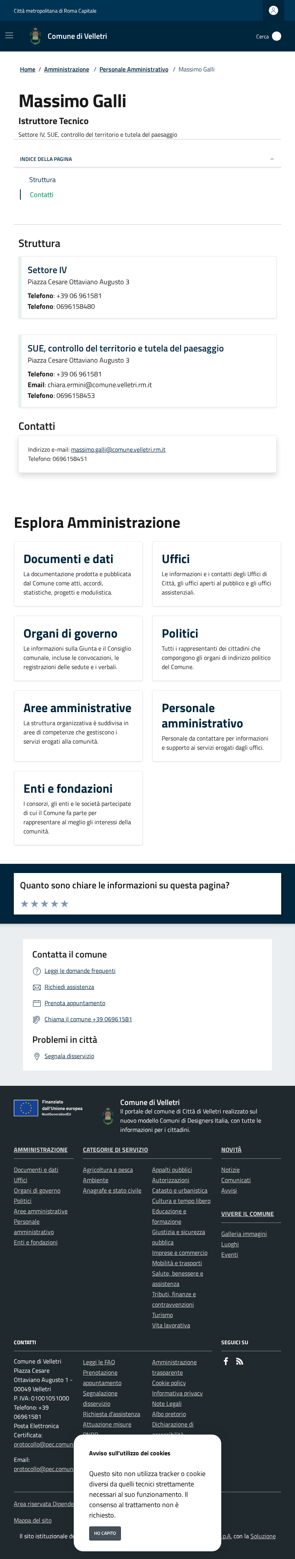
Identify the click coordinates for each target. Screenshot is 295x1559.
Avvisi (229, 1190)
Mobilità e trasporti (177, 1262)
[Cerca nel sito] (276, 36)
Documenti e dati (36, 1169)
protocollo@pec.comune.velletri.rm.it (61, 1444)
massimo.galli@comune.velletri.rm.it (118, 449)
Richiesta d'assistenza (111, 1413)
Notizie (230, 1169)
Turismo (162, 1314)
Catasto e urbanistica (179, 1190)
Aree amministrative (41, 1211)
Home (27, 69)
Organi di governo (37, 1190)
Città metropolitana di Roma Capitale (55, 11)
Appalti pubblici (172, 1169)
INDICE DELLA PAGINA (46, 159)
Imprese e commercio (179, 1252)
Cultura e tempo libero (181, 1200)
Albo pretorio (169, 1413)
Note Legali (167, 1403)
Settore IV (47, 270)
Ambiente (95, 1180)
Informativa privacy (177, 1393)
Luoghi (230, 1244)
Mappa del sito (32, 1520)
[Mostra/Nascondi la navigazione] (9, 35)
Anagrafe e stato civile (112, 1190)
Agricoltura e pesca (108, 1169)
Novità (231, 1149)
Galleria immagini (244, 1233)
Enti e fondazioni (36, 1242)
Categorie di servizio (115, 1149)
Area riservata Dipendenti (47, 1503)
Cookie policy (169, 1382)
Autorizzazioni (170, 1180)
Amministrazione (66, 69)
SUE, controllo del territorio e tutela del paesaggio (126, 348)
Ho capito (105, 1533)
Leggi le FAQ (99, 1362)
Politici (22, 1200)
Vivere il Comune (247, 1213)
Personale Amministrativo (133, 69)
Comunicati (236, 1180)
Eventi (229, 1254)
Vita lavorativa (171, 1325)
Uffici (20, 1180)
